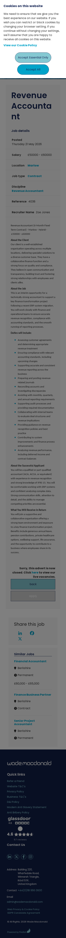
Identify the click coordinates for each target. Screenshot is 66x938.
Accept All (33, 69)
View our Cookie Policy (20, 45)
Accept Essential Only (33, 57)
